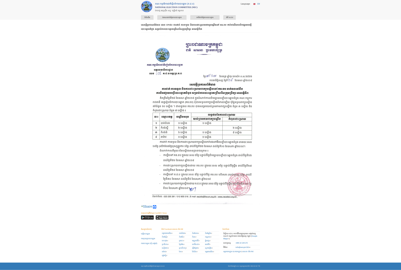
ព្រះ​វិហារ (164, 244)
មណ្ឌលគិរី (195, 240)
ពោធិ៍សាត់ (195, 244)
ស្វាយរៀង (208, 248)
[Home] (146, 6)
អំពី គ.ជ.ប (229, 17)
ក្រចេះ (181, 240)
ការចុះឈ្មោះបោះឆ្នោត (148, 238)
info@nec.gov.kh (242, 247)
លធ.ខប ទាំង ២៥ (247, 251)
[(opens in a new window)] (146, 207)
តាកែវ (164, 251)
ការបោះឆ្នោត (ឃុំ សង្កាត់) (149, 243)
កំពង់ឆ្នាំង (208, 233)
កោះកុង (164, 240)
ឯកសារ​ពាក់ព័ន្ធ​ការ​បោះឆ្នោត (172, 17)
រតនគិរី (207, 244)
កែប (180, 251)
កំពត (193, 237)
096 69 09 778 (255, 266)
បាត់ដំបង (182, 233)
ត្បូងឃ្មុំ (164, 255)
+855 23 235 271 (241, 243)
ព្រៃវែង (181, 244)
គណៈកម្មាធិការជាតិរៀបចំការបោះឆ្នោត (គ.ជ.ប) (152, 266)
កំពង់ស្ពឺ (164, 237)
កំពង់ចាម (195, 233)
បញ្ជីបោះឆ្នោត (145, 234)
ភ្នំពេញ (207, 240)
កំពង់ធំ (181, 237)
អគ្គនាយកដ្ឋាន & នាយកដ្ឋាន (232, 251)
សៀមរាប (165, 248)
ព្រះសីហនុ (182, 248)
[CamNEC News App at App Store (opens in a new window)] (162, 218)
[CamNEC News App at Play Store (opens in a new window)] (147, 218)
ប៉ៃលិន (194, 251)
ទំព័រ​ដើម (147, 17)
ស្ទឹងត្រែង (195, 248)
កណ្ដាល (207, 237)
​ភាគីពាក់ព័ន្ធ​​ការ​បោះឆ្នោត (204, 17)
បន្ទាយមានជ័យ (166, 233)
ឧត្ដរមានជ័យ (209, 251)
